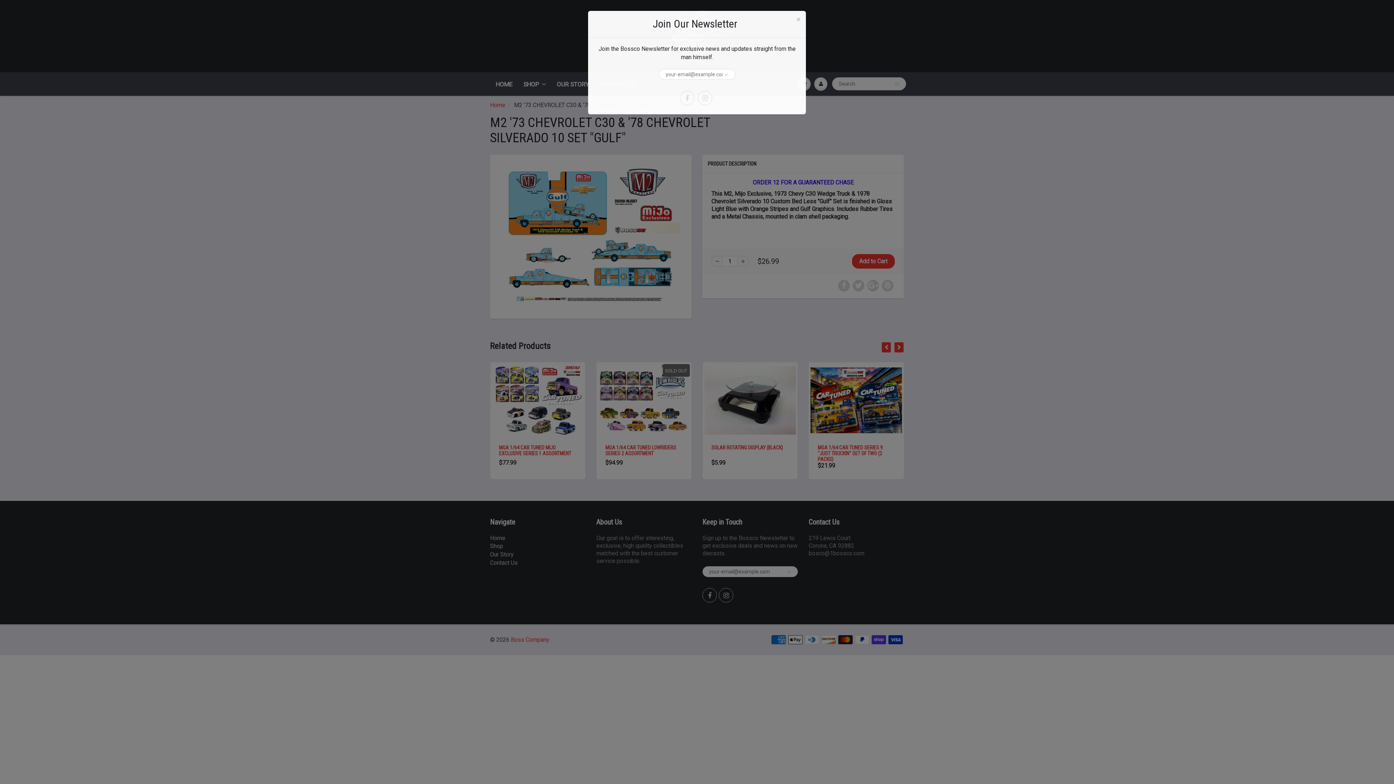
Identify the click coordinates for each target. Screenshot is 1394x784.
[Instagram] (705, 98)
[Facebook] (687, 98)
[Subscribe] (726, 75)
